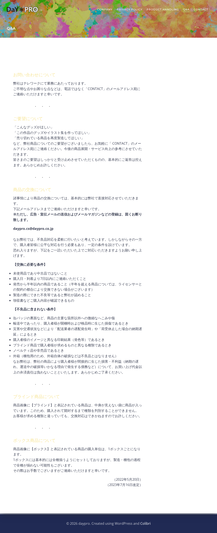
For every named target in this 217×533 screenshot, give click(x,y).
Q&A (186, 9)
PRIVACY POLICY (129, 9)
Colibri (145, 523)
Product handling (163, 9)
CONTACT (201, 9)
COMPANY (105, 9)
